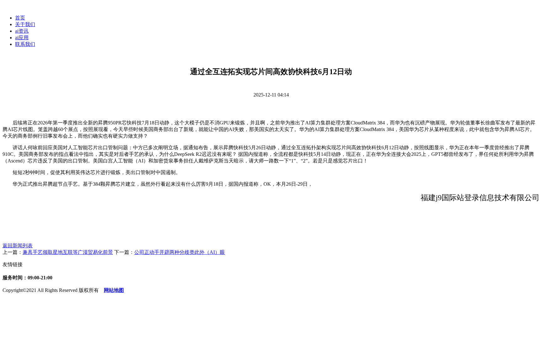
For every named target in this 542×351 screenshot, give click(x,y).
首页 (20, 17)
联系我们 (25, 44)
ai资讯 (22, 31)
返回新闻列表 (18, 245)
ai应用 (22, 37)
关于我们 (25, 24)
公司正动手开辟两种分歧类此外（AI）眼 (179, 252)
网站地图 (114, 290)
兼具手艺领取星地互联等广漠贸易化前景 (68, 252)
